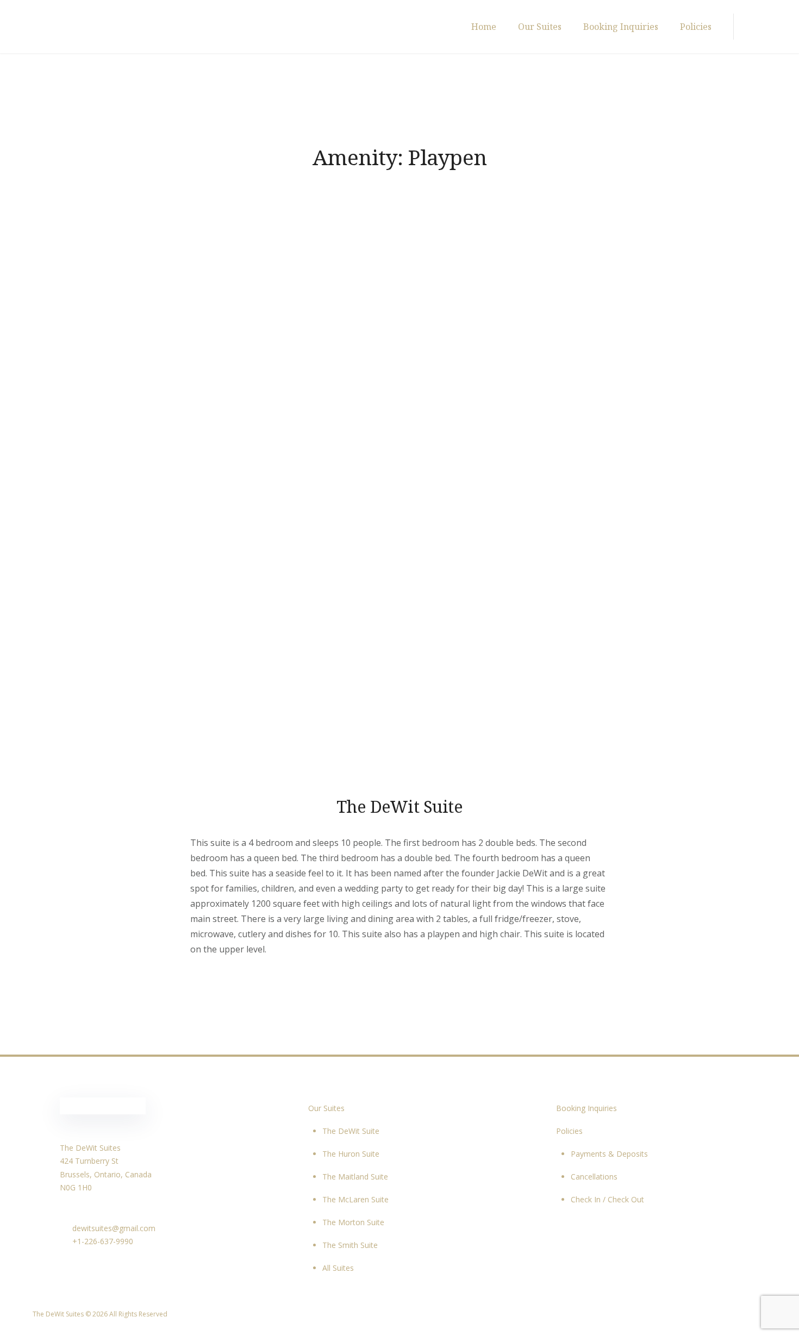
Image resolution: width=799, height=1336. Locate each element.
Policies (695, 27)
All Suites (338, 1268)
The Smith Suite (350, 1245)
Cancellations (594, 1176)
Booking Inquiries (620, 27)
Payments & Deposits (609, 1154)
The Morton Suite (353, 1222)
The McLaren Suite (355, 1199)
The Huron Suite (350, 1154)
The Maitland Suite (355, 1176)
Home (483, 27)
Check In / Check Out (607, 1199)
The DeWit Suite (399, 806)
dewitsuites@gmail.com (112, 1228)
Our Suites (539, 27)
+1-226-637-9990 (101, 1241)
